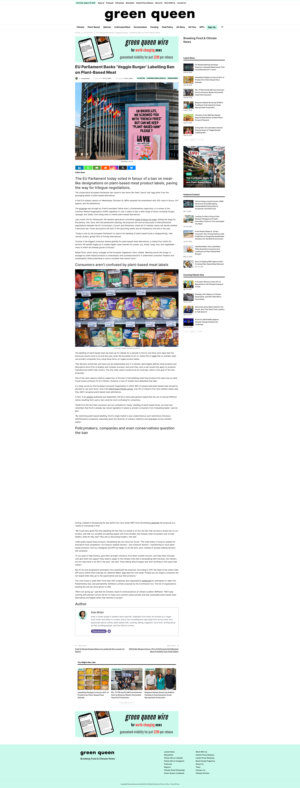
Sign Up (212, 27)
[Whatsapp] (88, 168)
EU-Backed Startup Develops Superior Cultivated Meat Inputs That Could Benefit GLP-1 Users (210, 67)
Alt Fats (192, 27)
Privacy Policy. (165, 784)
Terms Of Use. (174, 784)
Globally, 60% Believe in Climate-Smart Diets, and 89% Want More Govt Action (208, 296)
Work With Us (169, 3)
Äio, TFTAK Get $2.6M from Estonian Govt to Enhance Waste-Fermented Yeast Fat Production (209, 92)
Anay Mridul (97, 612)
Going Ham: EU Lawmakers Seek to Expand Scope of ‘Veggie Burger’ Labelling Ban (209, 130)
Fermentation (140, 27)
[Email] (97, 168)
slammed (155, 523)
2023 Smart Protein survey (121, 389)
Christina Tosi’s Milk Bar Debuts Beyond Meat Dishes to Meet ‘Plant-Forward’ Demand (209, 117)
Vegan (80, 669)
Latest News (169, 752)
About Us (159, 3)
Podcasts (110, 3)
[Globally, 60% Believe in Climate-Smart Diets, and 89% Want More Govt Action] (188, 297)
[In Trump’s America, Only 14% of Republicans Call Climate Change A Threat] (188, 284)
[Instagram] (114, 168)
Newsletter (130, 3)
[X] (123, 168)
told (124, 573)
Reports (101, 3)
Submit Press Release (144, 3)
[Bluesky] (131, 168)
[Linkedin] (79, 168)
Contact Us (181, 3)
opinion (90, 397)
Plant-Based (94, 27)
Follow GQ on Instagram (174, 761)
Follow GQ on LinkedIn (173, 758)
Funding (154, 27)
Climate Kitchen (202, 773)
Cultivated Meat (122, 27)
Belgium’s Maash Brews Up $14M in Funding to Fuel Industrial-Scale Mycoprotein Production (209, 105)
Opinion (107, 27)
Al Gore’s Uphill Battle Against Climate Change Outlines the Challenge (207, 321)
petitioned (146, 581)
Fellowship (119, 3)
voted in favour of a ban (146, 219)
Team (198, 767)
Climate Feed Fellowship (174, 770)
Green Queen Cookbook (174, 773)
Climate (80, 27)
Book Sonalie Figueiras (205, 761)
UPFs (201, 27)
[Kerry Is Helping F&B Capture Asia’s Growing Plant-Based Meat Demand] (188, 264)
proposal (83, 208)
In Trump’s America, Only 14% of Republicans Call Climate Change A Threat (209, 284)
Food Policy (167, 27)
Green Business (173, 78)
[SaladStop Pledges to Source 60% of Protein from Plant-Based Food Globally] (93, 679)
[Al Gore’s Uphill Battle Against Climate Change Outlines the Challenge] (188, 322)
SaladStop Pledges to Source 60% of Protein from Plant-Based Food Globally (209, 79)
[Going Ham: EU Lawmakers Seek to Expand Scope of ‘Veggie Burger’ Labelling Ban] (188, 130)
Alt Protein (141, 78)
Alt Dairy (180, 27)
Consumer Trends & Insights (156, 78)
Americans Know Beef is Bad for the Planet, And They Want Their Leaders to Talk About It (209, 309)
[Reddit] (105, 168)
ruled (154, 356)
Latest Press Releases (205, 758)
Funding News (116, 669)
